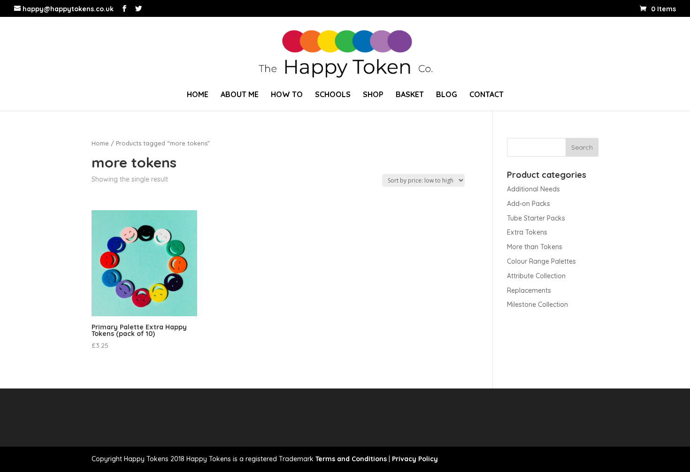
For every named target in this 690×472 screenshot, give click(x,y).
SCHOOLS (333, 95)
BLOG (446, 95)
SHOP (373, 95)
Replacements (529, 290)
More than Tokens (534, 247)
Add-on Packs (528, 203)
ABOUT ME (240, 95)
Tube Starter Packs (536, 218)
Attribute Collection (536, 276)
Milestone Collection (537, 304)
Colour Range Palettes (541, 261)
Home (100, 143)
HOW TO (287, 95)
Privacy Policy (415, 459)
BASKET (410, 95)
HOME (197, 95)
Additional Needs (533, 189)
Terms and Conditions (351, 459)
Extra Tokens (527, 232)
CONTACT (486, 95)
